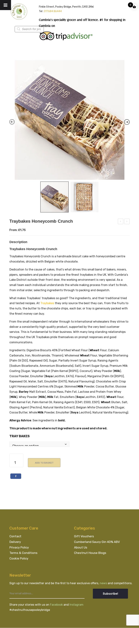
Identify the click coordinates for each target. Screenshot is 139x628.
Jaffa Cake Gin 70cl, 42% (120, 222)
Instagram (76, 604)
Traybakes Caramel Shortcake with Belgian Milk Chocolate (127, 222)
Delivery (15, 542)
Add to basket (44, 462)
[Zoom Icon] (69, 120)
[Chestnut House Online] (19, 11)
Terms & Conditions (23, 553)
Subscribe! (110, 593)
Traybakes (47, 303)
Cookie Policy (18, 558)
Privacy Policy (19, 547)
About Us (80, 547)
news (104, 583)
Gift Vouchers (84, 536)
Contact (15, 536)
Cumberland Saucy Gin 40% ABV (97, 542)
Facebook (57, 604)
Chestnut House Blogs (90, 553)
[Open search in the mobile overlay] (35, 29)
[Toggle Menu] (5, 5)
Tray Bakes (19, 436)
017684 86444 (53, 11)
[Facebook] (15, 476)
